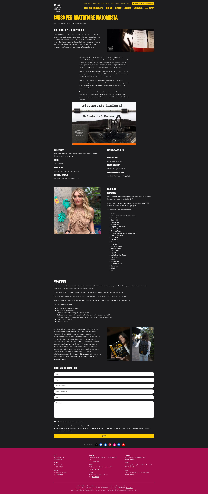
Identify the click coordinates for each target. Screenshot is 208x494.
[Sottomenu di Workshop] (122, 8)
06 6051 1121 (59, 459)
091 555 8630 (131, 459)
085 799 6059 (131, 467)
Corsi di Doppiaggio (63, 23)
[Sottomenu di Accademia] (131, 8)
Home (55, 23)
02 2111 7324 (59, 467)
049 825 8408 (59, 475)
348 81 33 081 (139, 3)
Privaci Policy (129, 488)
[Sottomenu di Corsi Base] (113, 8)
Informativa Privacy (89, 428)
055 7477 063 (95, 461)
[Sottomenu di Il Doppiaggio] (142, 8)
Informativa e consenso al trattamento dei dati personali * (71, 426)
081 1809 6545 (95, 469)
